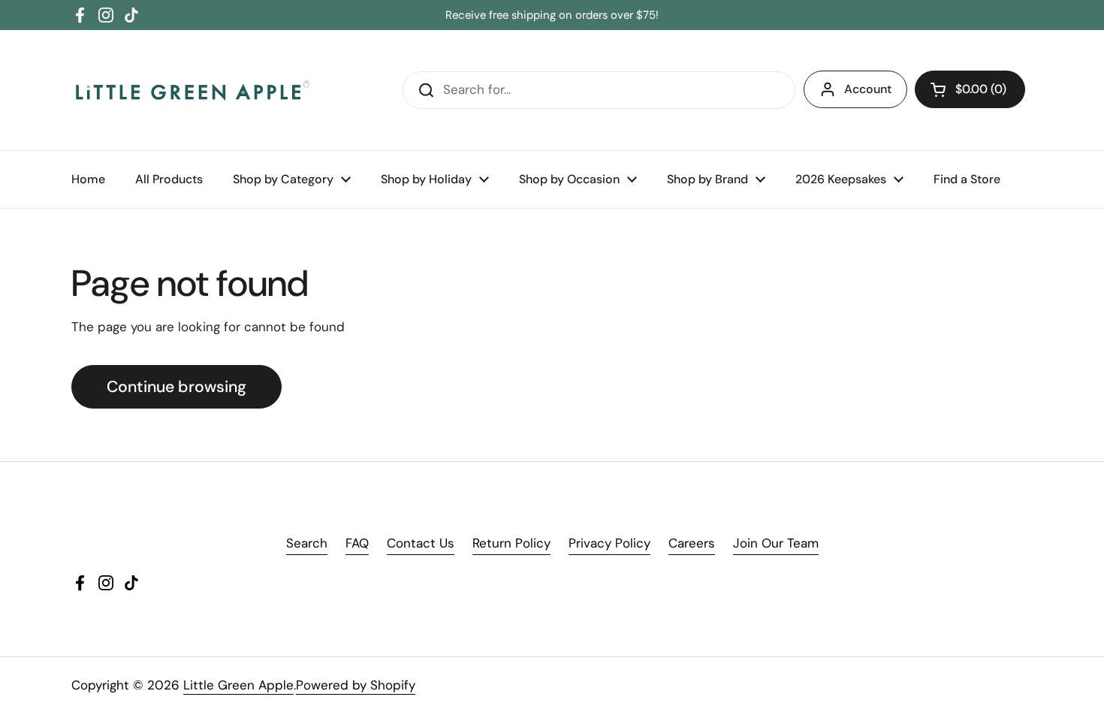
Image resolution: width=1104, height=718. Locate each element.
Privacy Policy (609, 543)
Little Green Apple (238, 685)
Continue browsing (176, 386)
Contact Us (420, 543)
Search (306, 543)
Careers (691, 543)
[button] (970, 89)
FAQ (357, 543)
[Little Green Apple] (191, 90)
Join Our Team (776, 543)
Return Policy (511, 543)
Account (867, 89)
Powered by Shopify (355, 685)
